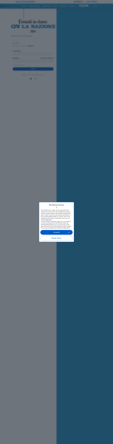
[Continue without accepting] (56, 207)
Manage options (56, 238)
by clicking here (48, 220)
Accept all (57, 232)
